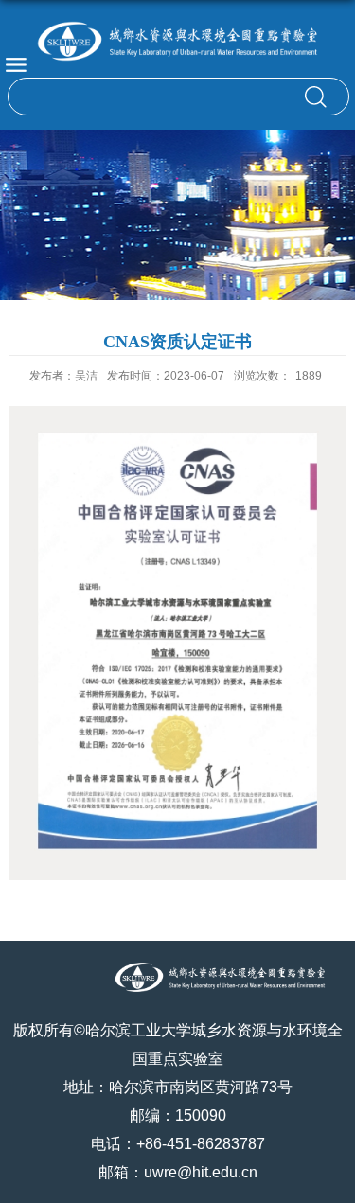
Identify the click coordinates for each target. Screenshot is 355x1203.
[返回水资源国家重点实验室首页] (177, 41)
